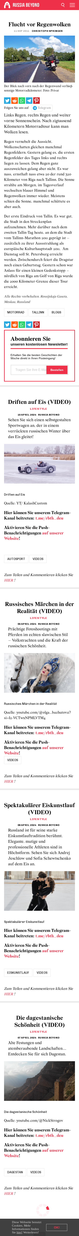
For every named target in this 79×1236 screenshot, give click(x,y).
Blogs (56, 312)
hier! (19, 1232)
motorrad (15, 312)
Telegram (44, 108)
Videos (38, 559)
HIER (9, 580)
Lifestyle (38, 409)
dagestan (15, 1172)
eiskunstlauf (18, 973)
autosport (16, 559)
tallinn (38, 312)
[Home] (7, 5)
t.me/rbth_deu (49, 518)
